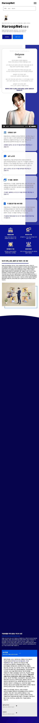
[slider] (33, 126)
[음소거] (30, 126)
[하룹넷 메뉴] (35, 3)
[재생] (4, 126)
